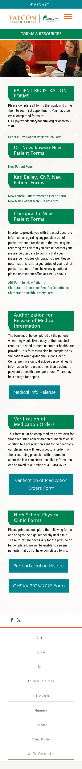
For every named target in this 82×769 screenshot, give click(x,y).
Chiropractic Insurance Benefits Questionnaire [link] (40, 288)
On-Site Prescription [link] (41, 754)
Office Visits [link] (41, 696)
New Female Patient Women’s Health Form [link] (37, 196)
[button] (68, 21)
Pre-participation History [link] (38, 566)
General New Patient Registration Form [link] (34, 137)
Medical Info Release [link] (34, 392)
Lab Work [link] (41, 725)
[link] (33, 18)
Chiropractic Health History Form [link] (30, 293)
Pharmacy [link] (41, 710)
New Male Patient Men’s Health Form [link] (33, 201)
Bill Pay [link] (41, 652)
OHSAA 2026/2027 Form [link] (39, 586)
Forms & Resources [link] (41, 681)
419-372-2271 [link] (40, 4)
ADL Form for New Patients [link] (26, 283)
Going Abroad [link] (41, 739)
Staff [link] (41, 667)
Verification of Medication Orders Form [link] (41, 484)
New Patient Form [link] (20, 166)
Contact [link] (41, 638)
